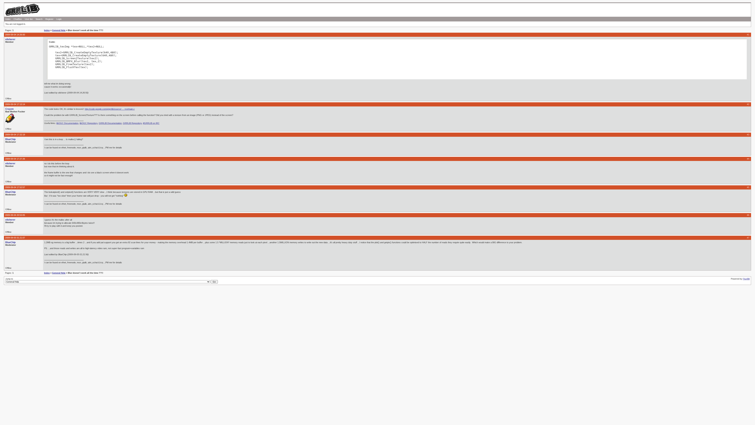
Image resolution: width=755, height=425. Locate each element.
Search (39, 19)
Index (8, 19)
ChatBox (18, 19)
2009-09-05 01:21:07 (15, 238)
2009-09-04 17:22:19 (15, 134)
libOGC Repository (89, 123)
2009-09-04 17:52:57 (15, 187)
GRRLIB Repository (132, 123)
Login (59, 19)
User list (29, 19)
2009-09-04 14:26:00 (15, 34)
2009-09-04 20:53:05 (15, 215)
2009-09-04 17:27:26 (15, 159)
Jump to (9, 279)
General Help (58, 30)
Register (49, 19)
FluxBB (746, 279)
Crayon (9, 109)
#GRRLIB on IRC (151, 123)
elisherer (10, 39)
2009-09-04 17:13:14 (15, 104)
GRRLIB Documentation (110, 123)
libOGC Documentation (67, 123)
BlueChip (10, 139)
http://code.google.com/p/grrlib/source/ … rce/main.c (110, 109)
